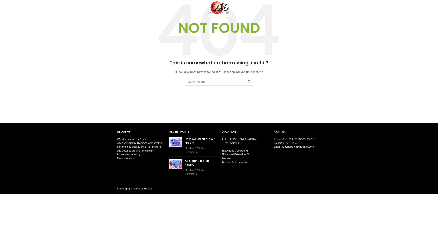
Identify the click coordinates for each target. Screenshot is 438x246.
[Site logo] (219, 8)
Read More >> (125, 158)
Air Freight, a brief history (197, 163)
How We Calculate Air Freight (200, 141)
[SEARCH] (249, 82)
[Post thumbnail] (175, 145)
